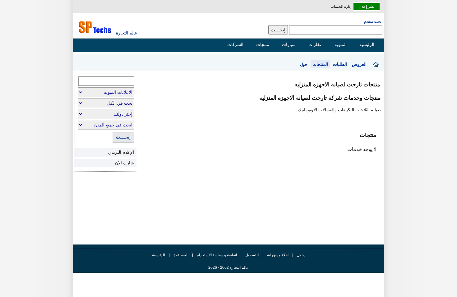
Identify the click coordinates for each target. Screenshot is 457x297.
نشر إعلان (366, 6)
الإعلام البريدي (121, 152)
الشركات (235, 44)
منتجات (262, 44)
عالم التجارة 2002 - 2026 (228, 267)
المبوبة (341, 44)
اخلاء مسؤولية (278, 255)
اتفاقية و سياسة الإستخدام (216, 255)
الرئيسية (366, 44)
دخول (301, 255)
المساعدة (180, 255)
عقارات (315, 44)
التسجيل (252, 255)
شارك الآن (124, 162)
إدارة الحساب (340, 6)
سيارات (289, 44)
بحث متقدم (372, 21)
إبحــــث (123, 137)
